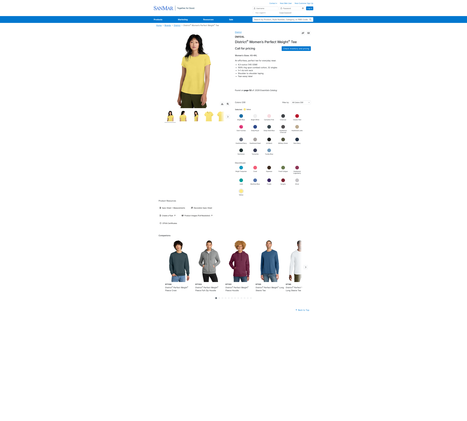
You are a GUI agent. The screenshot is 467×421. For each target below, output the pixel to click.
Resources (208, 19)
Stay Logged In (260, 13)
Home (159, 25)
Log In (309, 8)
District (177, 25)
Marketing (183, 19)
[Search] (310, 19)
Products (158, 19)
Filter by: (285, 102)
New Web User (286, 3)
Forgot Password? (285, 13)
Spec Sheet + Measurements (173, 208)
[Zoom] (227, 104)
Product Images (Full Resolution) (197, 216)
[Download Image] (222, 104)
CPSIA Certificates (169, 223)
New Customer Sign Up (304, 3)
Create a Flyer (167, 216)
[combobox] (301, 102)
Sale (231, 19)
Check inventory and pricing (296, 48)
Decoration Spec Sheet (203, 208)
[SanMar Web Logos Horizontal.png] (174, 8)
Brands (168, 25)
